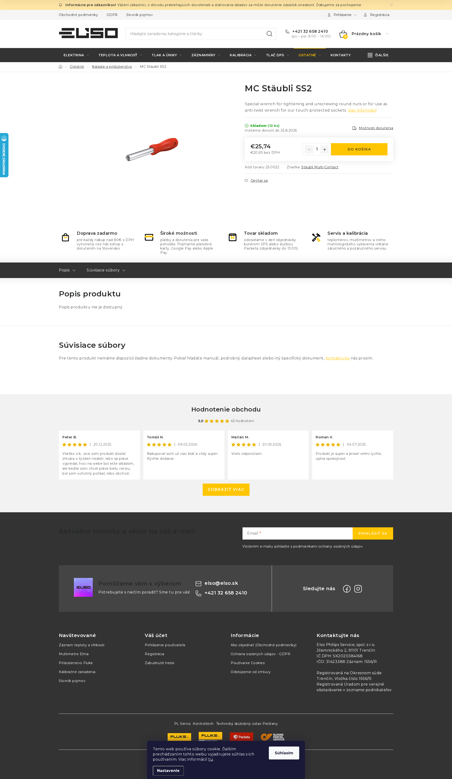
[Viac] (378, 55)
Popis (64, 270)
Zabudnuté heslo (160, 663)
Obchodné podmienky (78, 15)
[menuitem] (76, 55)
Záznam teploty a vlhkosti (82, 645)
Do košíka (359, 149)
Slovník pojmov (139, 15)
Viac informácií (362, 110)
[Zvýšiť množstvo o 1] (324, 149)
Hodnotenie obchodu (226, 409)
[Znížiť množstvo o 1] (309, 149)
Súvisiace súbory (103, 270)
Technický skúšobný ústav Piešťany (247, 724)
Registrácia (380, 15)
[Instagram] (358, 589)
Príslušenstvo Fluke (76, 663)
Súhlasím (284, 753)
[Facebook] (347, 589)
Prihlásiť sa (373, 533)
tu (210, 759)
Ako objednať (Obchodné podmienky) (264, 645)
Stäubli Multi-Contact (320, 167)
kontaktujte (338, 358)
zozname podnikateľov (369, 690)
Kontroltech (203, 724)
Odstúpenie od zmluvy (250, 672)
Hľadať (269, 34)
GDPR (112, 15)
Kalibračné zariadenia (77, 672)
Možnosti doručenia (376, 128)
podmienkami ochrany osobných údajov (328, 546)
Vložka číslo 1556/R (353, 678)
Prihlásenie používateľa (165, 645)
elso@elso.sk (221, 583)
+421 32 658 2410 (309, 31)
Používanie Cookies (248, 663)
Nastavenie (168, 770)
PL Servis (182, 724)
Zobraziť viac (226, 489)
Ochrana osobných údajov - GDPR (260, 654)
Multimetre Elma (74, 654)
